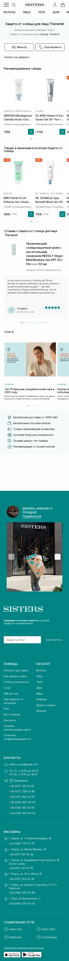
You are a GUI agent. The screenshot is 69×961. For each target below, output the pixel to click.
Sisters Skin (48, 929)
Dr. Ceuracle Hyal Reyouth (58, 193)
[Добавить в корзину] (31, 132)
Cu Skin (39, 111)
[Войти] (55, 4)
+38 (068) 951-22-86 (21, 807)
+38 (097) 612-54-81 (21, 786)
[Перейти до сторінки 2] (33, 138)
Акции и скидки (45, 705)
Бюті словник (12, 714)
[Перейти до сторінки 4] (38, 138)
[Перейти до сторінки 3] (35, 138)
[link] (62, 4)
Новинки (41, 699)
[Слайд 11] (45, 322)
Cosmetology (49, 937)
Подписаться (31, 516)
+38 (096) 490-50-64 (22, 813)
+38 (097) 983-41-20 (22, 796)
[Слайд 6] (33, 322)
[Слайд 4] (28, 322)
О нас (7, 687)
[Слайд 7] (35, 322)
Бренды (41, 710)
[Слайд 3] (26, 322)
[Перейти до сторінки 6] (40, 405)
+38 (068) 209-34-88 (22, 892)
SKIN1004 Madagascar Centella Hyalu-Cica (24, 111)
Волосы (41, 670)
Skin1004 (8, 111)
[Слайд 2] (23, 322)
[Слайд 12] (47, 322)
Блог (6, 708)
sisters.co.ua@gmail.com (23, 764)
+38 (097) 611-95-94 (21, 854)
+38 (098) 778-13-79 (21, 843)
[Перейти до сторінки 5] (38, 405)
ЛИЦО (27, 12)
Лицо (39, 676)
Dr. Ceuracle (42, 193)
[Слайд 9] (40, 322)
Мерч (39, 693)
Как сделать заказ (15, 676)
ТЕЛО (41, 12)
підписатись (54, 640)
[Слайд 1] (21, 322)
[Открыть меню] (6, 4)
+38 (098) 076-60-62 (22, 903)
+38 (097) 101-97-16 (21, 868)
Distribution (15, 937)
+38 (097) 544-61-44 (21, 878)
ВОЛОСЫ (9, 12)
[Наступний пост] (58, 557)
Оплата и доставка (16, 670)
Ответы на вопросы (16, 681)
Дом (39, 687)
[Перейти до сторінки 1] (28, 405)
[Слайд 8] (38, 322)
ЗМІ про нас (11, 693)
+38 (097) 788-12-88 (22, 791)
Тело (39, 681)
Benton (8, 193)
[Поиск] (13, 4)
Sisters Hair (15, 929)
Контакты (10, 720)
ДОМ (56, 12)
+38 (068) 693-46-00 (22, 802)
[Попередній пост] (11, 557)
